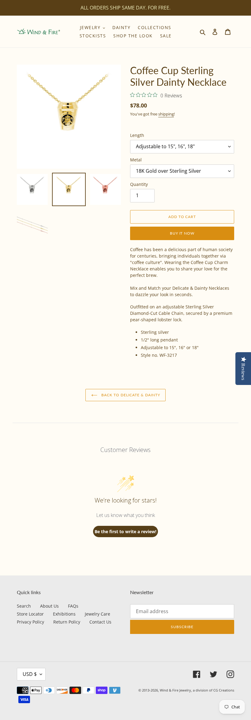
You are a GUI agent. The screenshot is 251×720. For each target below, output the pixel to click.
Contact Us (100, 622)
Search (24, 606)
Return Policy (66, 622)
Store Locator (30, 614)
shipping (166, 114)
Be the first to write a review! (125, 531)
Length (137, 135)
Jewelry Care (97, 614)
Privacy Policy (30, 622)
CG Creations (223, 690)
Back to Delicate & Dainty (130, 395)
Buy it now (182, 233)
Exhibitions (64, 614)
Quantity (139, 184)
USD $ (30, 674)
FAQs (73, 606)
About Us (49, 606)
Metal (136, 160)
